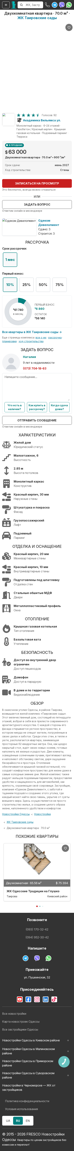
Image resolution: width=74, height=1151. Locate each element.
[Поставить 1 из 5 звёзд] (19, 115)
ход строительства (31, 341)
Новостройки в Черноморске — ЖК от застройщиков (29, 1087)
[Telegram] (54, 5)
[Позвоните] (47, 4)
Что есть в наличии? (15, 407)
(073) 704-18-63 (34, 368)
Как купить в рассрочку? (37, 407)
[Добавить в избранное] (69, 27)
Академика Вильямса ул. (42, 120)
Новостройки (42, 814)
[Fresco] (13, 4)
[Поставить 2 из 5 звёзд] (23, 115)
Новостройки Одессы (16, 814)
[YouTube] (19, 999)
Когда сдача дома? (59, 407)
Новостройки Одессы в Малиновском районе (28, 1051)
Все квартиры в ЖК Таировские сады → (32, 332)
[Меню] (6, 4)
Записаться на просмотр (37, 183)
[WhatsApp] (69, 5)
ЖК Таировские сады (37, 18)
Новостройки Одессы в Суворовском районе (28, 1075)
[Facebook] (28, 999)
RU (18, 1121)
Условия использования (21, 1109)
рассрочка (55, 337)
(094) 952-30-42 (37, 937)
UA (8, 1121)
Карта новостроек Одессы (21, 1021)
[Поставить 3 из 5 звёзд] (28, 115)
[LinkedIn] (45, 999)
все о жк (41, 337)
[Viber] (62, 5)
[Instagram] (37, 999)
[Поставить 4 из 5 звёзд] (33, 115)
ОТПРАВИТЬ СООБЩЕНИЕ (37, 420)
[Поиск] (21, 4)
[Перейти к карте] (8, 119)
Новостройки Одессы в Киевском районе (31, 1040)
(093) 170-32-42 (37, 929)
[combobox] (34, 4)
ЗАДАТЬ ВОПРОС (37, 204)
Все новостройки (14, 1013)
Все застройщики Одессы (20, 1029)
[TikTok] (54, 999)
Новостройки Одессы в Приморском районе (27, 1063)
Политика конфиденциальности (27, 1101)
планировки (9, 341)
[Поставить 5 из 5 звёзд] (38, 115)
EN (28, 1121)
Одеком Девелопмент (48, 223)
